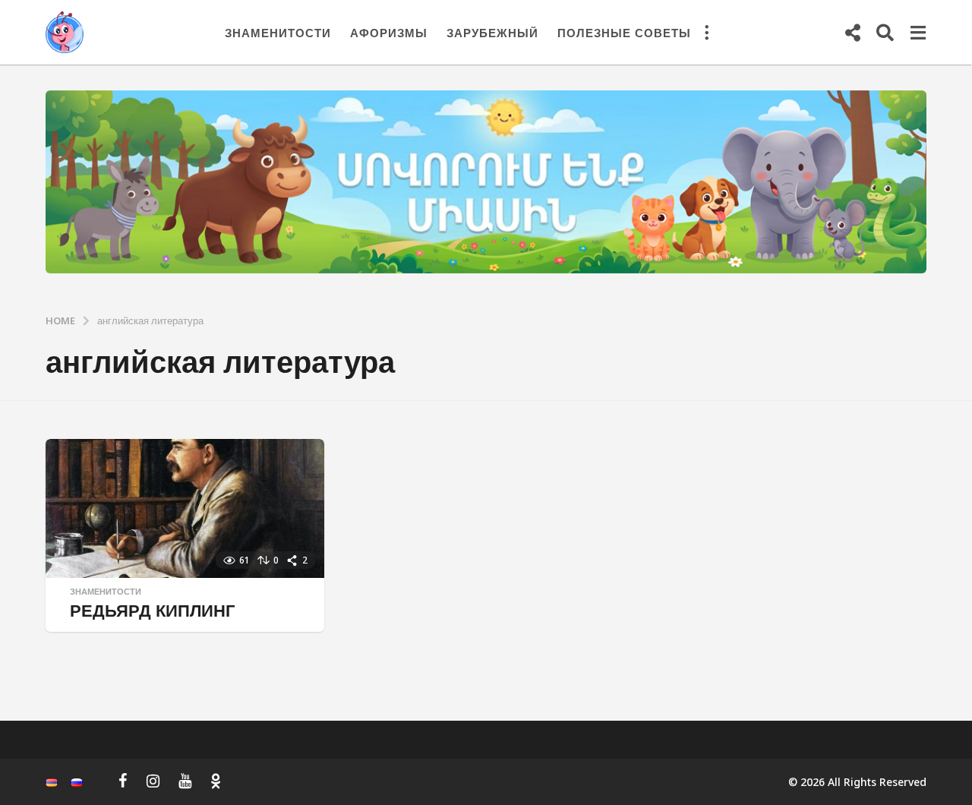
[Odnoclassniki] (215, 780)
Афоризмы (389, 32)
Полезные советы (624, 32)
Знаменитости (278, 32)
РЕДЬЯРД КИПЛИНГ (152, 610)
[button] (706, 32)
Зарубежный (492, 32)
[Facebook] (123, 780)
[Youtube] (184, 780)
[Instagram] (153, 780)
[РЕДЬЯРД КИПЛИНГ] (185, 508)
